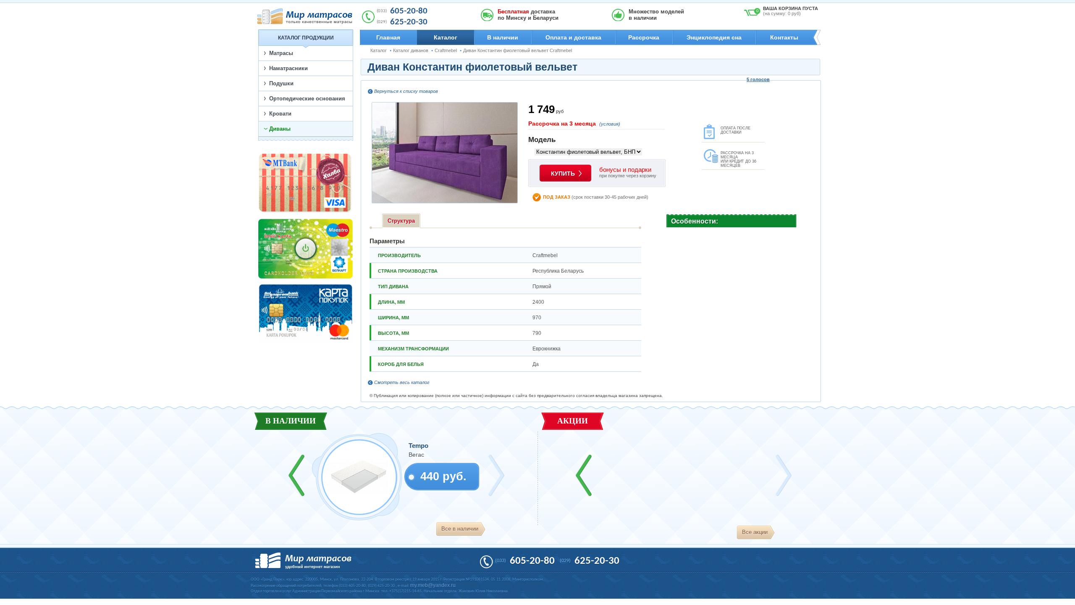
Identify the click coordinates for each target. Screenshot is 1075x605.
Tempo (418, 445)
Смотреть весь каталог (401, 382)
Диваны (280, 129)
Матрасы (281, 53)
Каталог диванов (410, 50)
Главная (388, 37)
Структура (401, 221)
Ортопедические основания (307, 98)
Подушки (281, 83)
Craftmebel (446, 50)
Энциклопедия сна (714, 37)
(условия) (609, 123)
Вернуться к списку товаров (406, 91)
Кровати (280, 113)
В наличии (502, 37)
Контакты (784, 37)
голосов (758, 79)
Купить (563, 173)
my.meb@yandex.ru (433, 585)
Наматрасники (288, 68)
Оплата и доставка (573, 37)
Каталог (445, 37)
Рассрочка (643, 37)
